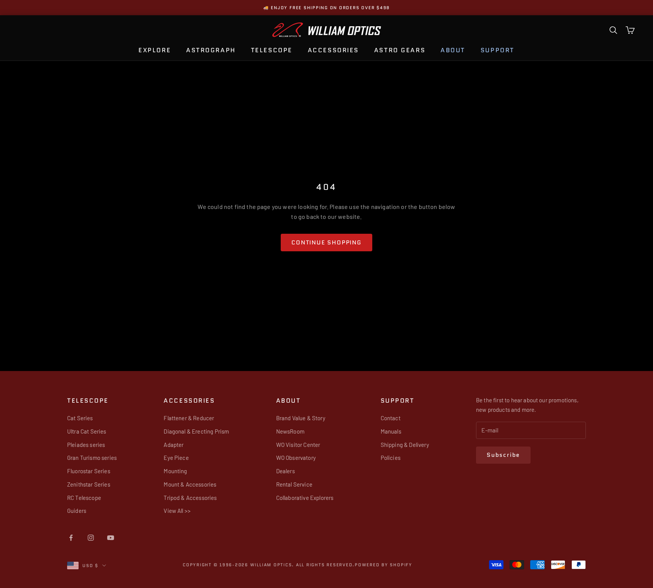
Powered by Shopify (383, 565)
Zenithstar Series (88, 484)
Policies (390, 457)
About (453, 50)
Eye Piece (176, 457)
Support (498, 50)
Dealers (285, 471)
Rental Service (294, 484)
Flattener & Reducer (189, 417)
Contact (390, 417)
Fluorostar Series (88, 471)
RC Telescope (84, 497)
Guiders (76, 510)
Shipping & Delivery (405, 444)
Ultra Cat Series (86, 431)
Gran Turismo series (92, 457)
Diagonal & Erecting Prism (196, 431)
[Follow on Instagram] (91, 537)
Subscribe (503, 455)
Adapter (173, 444)
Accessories (333, 50)
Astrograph (211, 50)
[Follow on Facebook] (71, 537)
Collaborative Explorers (305, 497)
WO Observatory (296, 457)
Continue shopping (326, 242)
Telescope (272, 50)
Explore (154, 50)
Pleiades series (86, 444)
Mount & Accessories (190, 484)
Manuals (391, 431)
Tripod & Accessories (190, 497)
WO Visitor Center (298, 444)
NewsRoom (290, 431)
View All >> (177, 510)
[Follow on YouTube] (110, 537)
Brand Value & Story (300, 417)
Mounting (175, 471)
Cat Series (80, 417)
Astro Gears (399, 50)
